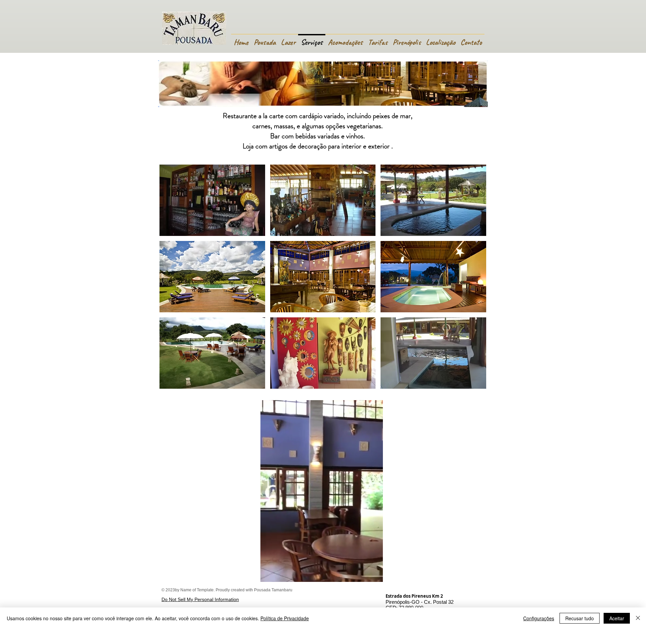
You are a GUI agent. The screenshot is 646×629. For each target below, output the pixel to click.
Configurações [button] (538, 618)
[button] (212, 200)
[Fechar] (638, 618)
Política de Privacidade (284, 618)
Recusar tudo (579, 618)
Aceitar (616, 618)
